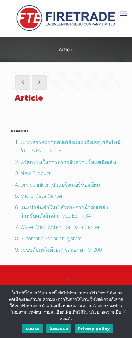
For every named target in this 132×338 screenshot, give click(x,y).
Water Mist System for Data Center (60, 226)
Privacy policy (94, 329)
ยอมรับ (33, 329)
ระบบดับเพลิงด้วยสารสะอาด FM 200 (61, 249)
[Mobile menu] (123, 12)
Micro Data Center (41, 195)
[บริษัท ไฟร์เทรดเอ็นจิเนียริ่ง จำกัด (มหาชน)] (66, 18)
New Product (35, 173)
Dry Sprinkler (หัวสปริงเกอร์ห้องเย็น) (60, 184)
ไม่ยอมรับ (58, 329)
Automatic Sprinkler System (51, 238)
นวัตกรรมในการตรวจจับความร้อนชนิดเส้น (68, 161)
